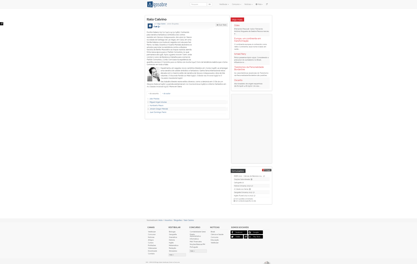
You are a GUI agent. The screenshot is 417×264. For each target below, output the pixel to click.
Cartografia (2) (239, 182)
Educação (215, 240)
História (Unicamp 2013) (242, 186)
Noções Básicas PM (197, 244)
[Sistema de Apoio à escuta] (1, 23)
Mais (259, 4)
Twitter (237, 237)
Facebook (238, 232)
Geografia (173, 234)
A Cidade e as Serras (241, 189)
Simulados (173, 251)
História (172, 240)
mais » (171, 255)
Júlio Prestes (154, 99)
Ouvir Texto (222, 25)
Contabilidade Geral (198, 232)
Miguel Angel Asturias (158, 102)
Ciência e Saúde (217, 234)
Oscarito (238, 80)
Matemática (173, 245)
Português (194, 247)
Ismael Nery (240, 54)
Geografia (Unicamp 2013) (243, 192)
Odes (237, 25)
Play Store (256, 237)
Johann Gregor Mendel (159, 109)
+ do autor (166, 93)
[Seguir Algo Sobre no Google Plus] (159, 27)
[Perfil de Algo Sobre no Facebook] (154, 27)
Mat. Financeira (196, 242)
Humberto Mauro (156, 105)
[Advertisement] (211, 44)
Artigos (151, 240)
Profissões (152, 245)
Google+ (256, 232)
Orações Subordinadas (242, 179)
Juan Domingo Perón (158, 112)
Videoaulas (152, 248)
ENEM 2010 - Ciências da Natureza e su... (248, 176)
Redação (172, 248)
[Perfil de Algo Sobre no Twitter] (156, 27)
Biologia (172, 232)
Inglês (171, 243)
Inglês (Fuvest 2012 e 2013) (243, 196)
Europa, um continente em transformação (247, 39)
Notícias (247, 4)
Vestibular (223, 4)
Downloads (152, 251)
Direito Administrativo (195, 235)
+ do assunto (153, 93)
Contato (151, 254)
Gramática (173, 237)
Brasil (213, 232)
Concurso (236, 4)
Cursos (150, 243)
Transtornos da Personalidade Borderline (249, 68)
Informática (194, 239)
